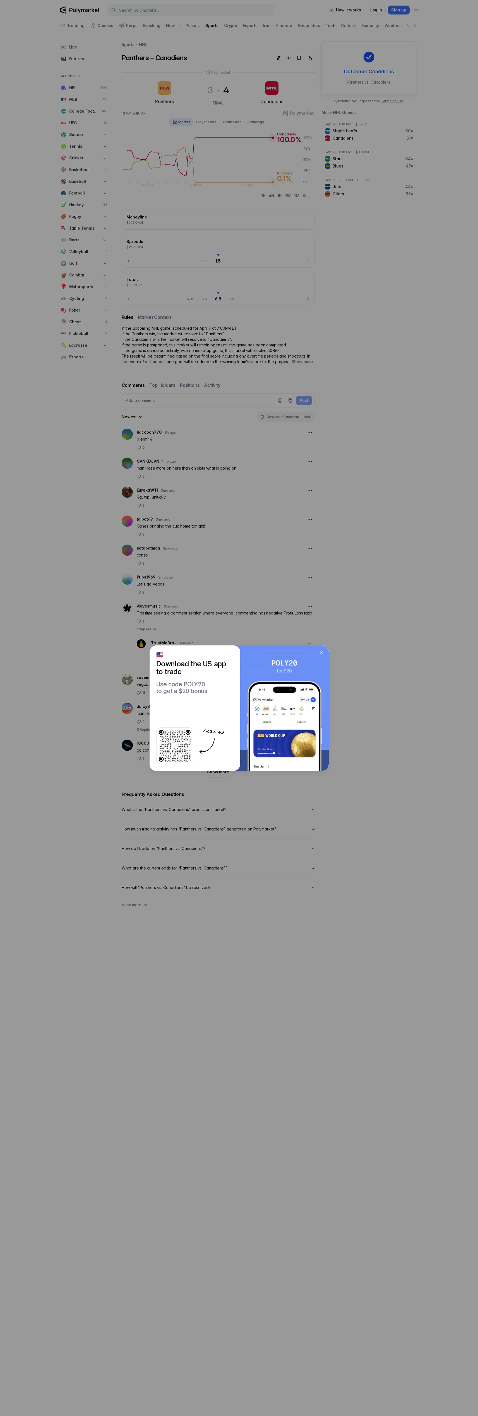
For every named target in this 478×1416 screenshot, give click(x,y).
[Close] (321, 653)
